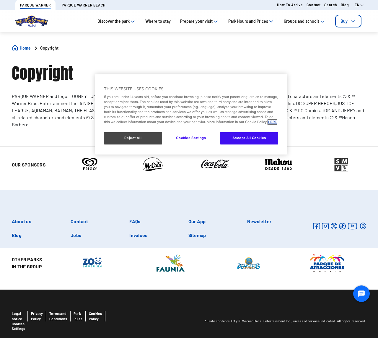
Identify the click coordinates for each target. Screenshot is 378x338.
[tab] (348, 21)
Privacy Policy (37, 316)
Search (330, 5)
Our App (197, 221)
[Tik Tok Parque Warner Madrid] (342, 226)
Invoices (138, 235)
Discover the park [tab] (113, 21)
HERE (272, 122)
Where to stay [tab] (158, 21)
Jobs (76, 235)
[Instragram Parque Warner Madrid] (325, 226)
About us (21, 221)
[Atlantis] (248, 262)
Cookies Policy (95, 316)
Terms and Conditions (58, 316)
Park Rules (78, 316)
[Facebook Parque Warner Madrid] (316, 226)
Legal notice (17, 316)
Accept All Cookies (249, 138)
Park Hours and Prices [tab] (248, 21)
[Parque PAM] (327, 262)
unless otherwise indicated (314, 321)
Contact (314, 5)
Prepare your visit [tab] (196, 21)
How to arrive (290, 5)
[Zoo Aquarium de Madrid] (92, 262)
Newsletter (259, 221)
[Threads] (362, 226)
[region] (191, 114)
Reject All (132, 138)
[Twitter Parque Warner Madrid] (334, 226)
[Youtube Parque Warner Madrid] (352, 226)
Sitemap (197, 235)
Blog (345, 5)
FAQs (134, 221)
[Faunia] (171, 262)
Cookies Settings (18, 326)
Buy (344, 21)
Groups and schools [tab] (302, 21)
